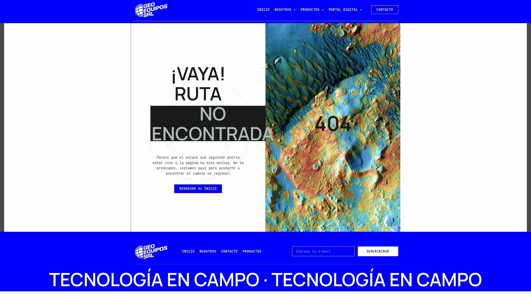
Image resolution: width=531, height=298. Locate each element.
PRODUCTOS (310, 9)
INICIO (263, 9)
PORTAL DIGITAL (343, 9)
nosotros (208, 251)
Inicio (188, 251)
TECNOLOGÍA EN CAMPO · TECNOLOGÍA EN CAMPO (265, 279)
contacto (229, 251)
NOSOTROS (283, 9)
